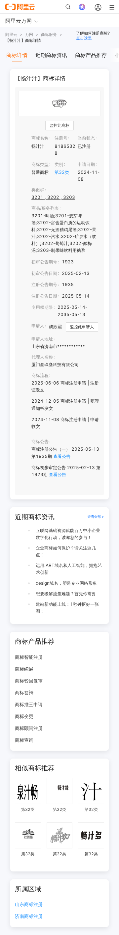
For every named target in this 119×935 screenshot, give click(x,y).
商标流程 (40, 375)
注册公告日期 (44, 296)
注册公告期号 (44, 284)
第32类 (62, 172)
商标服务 (49, 34)
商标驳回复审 (29, 680)
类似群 (37, 189)
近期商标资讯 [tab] (51, 55)
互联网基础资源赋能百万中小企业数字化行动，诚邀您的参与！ (68, 534)
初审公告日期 (44, 273)
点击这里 (84, 38)
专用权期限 (42, 307)
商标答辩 (24, 692)
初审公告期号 (44, 261)
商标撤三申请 (29, 704)
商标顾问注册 (29, 728)
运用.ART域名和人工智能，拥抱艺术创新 (69, 569)
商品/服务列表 (45, 208)
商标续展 (24, 669)
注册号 (61, 138)
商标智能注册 (29, 657)
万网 (29, 34)
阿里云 (11, 34)
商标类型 (40, 164)
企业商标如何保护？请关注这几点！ (66, 551)
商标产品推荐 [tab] (91, 55)
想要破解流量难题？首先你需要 (66, 593)
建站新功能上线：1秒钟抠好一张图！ (67, 607)
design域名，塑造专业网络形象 (66, 583)
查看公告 (61, 456)
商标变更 (24, 716)
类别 (59, 164)
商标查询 (24, 740)
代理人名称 (42, 357)
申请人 (37, 325)
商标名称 (40, 138)
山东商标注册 (29, 904)
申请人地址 (42, 338)
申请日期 (86, 164)
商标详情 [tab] (16, 55)
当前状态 (86, 138)
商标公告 (40, 441)
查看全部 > (96, 517)
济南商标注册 (29, 916)
